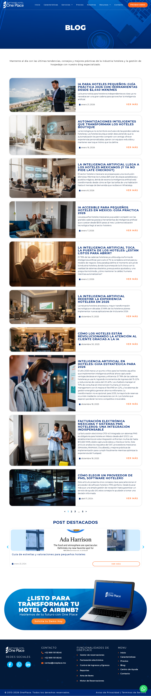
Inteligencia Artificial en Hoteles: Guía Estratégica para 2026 (107, 364)
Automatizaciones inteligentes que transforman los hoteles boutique (107, 124)
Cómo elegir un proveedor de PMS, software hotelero (105, 477)
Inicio (37, 5)
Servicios (66, 5)
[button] (7, 547)
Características (51, 5)
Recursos (103, 5)
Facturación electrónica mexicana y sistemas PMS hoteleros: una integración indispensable (104, 425)
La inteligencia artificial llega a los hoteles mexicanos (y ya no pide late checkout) (108, 167)
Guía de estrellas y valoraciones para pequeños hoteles (48, 554)
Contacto (118, 5)
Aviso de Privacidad (107, 692)
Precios (80, 5)
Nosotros (91, 5)
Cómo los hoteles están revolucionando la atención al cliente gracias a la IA (107, 336)
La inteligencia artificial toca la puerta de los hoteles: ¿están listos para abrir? (108, 250)
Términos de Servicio (134, 692)
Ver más (132, 104)
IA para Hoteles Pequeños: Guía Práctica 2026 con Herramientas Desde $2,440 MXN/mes (107, 86)
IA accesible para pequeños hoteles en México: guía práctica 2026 (108, 210)
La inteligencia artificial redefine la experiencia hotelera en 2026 (101, 299)
